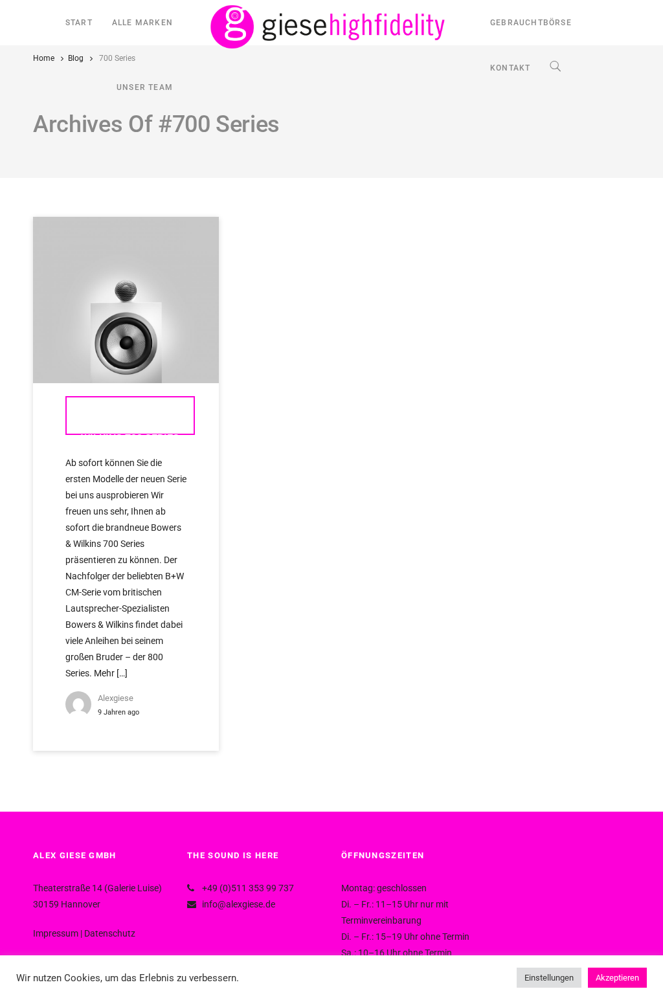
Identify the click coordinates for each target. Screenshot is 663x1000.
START (79, 22)
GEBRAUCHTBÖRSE (531, 22)
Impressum (55, 933)
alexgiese (115, 698)
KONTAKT (510, 67)
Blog (76, 58)
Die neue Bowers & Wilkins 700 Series (130, 422)
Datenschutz (109, 933)
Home (43, 58)
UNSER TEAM (145, 87)
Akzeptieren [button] (617, 978)
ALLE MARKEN (142, 22)
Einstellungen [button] (549, 978)
